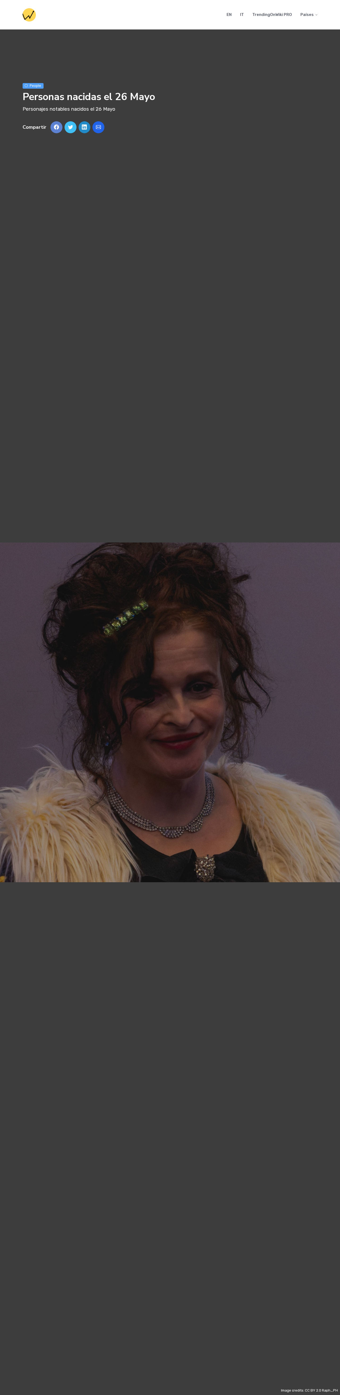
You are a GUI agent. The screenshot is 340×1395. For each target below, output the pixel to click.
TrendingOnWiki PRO (272, 14)
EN (229, 14)
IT (242, 14)
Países (307, 14)
